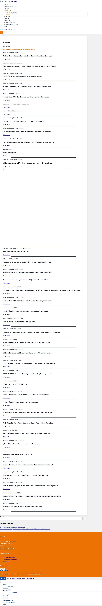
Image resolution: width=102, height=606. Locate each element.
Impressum (6, 561)
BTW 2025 (6, 8)
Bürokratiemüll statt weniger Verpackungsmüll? (12, 527)
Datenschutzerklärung (9, 557)
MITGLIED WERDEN (9, 22)
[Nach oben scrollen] (1, 578)
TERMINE (6, 18)
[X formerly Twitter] (5, 570)
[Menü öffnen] (1, 32)
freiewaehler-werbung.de (34, 574)
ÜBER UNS (7, 16)
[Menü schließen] (0, 581)
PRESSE (8, 14)
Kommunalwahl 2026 (10, 6)
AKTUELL (5, 590)
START (6, 4)
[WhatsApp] (7, 570)
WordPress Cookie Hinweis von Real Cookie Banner (20, 578)
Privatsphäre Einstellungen (10, 559)
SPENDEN (7, 20)
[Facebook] (1, 570)
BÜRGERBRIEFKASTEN (11, 24)
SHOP (5, 26)
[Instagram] (3, 570)
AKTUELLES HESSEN (11, 12)
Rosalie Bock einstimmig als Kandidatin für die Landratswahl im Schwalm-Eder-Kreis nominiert (25, 529)
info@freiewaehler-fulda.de (7, 549)
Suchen (2, 516)
